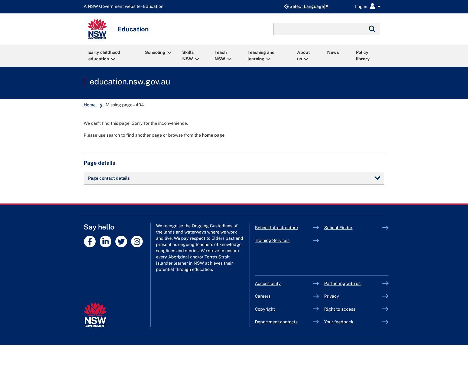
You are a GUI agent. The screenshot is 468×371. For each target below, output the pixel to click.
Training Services (284, 240)
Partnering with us (342, 283)
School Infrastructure (284, 227)
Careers (263, 296)
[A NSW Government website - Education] (125, 7)
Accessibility (268, 283)
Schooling (155, 52)
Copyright (265, 309)
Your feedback (338, 321)
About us (303, 55)
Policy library (363, 55)
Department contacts (276, 321)
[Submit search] (372, 29)
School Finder (338, 227)
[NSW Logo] (97, 29)
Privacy (331, 296)
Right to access (339, 309)
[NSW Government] (95, 315)
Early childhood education (104, 55)
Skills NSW (188, 55)
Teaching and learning (261, 55)
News (333, 52)
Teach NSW (220, 55)
